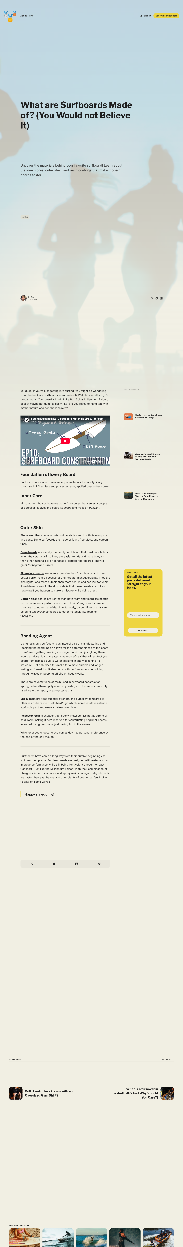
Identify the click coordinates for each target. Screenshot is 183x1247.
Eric (32, 297)
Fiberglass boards (32, 573)
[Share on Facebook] (155, 298)
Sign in (147, 15)
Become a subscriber (166, 15)
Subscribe (143, 630)
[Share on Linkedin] (160, 298)
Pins (31, 15)
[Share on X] (151, 298)
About (23, 15)
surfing (25, 217)
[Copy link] (99, 864)
